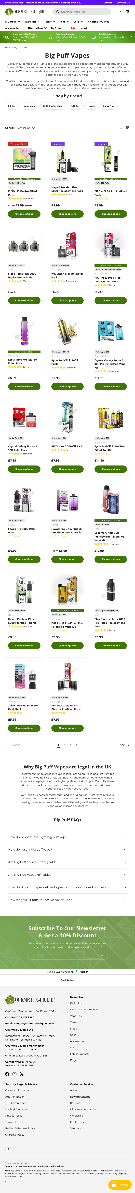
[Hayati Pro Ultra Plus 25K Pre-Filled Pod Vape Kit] (67, 500)
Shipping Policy (14, 1134)
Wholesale (76, 1115)
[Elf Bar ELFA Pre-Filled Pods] (24, 158)
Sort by (9, 127)
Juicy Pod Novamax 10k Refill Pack (23, 707)
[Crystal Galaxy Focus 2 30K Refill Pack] (24, 417)
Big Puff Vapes (20, 48)
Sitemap (75, 1128)
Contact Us (123, 2)
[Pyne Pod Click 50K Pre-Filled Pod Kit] (110, 417)
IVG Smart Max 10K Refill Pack (67, 275)
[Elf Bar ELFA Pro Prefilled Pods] (110, 158)
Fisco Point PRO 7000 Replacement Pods (22, 275)
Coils (73, 1034)
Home (8, 48)
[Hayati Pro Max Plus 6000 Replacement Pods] (67, 158)
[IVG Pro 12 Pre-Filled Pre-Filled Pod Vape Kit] (67, 590)
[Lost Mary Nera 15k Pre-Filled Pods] (24, 331)
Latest (83, 28)
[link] (30, 745)
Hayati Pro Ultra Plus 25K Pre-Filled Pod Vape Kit (67, 530)
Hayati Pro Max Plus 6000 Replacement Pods (67, 189)
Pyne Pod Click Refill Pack (64, 362)
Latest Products (79, 1053)
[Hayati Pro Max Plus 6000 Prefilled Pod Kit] (24, 590)
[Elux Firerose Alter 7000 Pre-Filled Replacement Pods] (110, 590)
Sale (73, 28)
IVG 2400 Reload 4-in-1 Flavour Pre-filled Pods (66, 707)
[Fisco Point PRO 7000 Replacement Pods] (24, 244)
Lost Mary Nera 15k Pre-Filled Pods (23, 361)
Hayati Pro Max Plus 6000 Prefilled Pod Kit (22, 620)
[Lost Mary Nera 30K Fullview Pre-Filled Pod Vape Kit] (110, 500)
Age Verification (15, 1096)
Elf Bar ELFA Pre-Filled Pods (22, 193)
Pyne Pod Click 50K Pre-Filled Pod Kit (109, 448)
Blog (73, 1060)
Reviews (75, 1103)
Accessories (77, 1041)
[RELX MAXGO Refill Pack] (67, 417)
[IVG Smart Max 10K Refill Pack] (67, 244)
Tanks (73, 1022)
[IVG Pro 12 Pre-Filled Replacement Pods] (110, 244)
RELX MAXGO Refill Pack (67, 446)
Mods (73, 1028)
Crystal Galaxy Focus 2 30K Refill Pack (22, 448)
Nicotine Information (83, 1109)
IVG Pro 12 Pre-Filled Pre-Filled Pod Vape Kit (67, 625)
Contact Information (17, 1090)
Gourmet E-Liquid (20, 1163)
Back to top (67, 980)
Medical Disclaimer (16, 1109)
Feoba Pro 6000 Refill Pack (22, 530)
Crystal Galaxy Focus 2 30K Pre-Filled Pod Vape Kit (109, 364)
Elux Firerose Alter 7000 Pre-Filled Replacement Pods (109, 622)
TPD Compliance (15, 1103)
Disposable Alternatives (84, 1009)
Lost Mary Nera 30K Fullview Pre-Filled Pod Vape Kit (109, 536)
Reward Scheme (80, 1096)
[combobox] (81, 11)
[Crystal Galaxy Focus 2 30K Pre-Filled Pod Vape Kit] (110, 331)
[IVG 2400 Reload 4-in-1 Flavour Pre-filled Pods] (67, 676)
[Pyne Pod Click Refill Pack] (67, 331)
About (108, 2)
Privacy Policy (13, 1115)
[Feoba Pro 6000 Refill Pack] (24, 500)
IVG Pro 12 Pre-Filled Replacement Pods (107, 279)
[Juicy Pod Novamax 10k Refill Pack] (24, 676)
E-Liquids (76, 1003)
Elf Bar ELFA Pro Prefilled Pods (110, 193)
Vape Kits (75, 1015)
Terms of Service (15, 1122)
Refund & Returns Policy (20, 1128)
